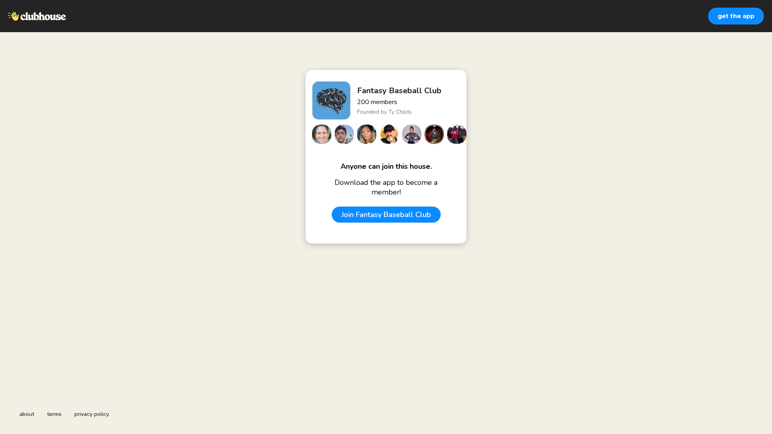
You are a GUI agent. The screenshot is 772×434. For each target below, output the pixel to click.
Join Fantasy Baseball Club (386, 214)
